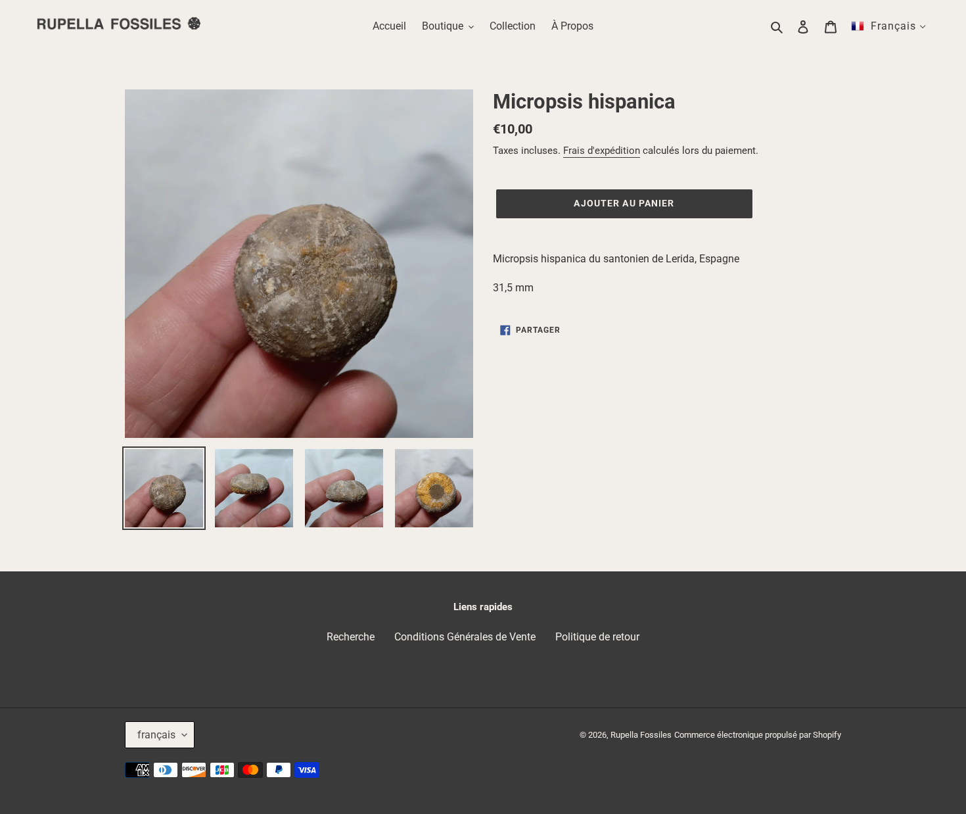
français (156, 735)
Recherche (351, 637)
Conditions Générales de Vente (465, 637)
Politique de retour (597, 637)
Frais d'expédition (601, 150)
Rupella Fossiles (641, 735)
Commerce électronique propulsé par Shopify (757, 735)
